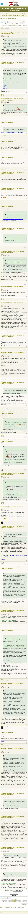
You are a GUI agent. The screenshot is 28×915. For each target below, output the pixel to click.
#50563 (2, 305)
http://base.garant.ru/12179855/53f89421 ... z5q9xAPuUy (14, 662)
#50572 (2, 569)
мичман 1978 (3, 135)
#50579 (2, 819)
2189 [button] (24, 25)
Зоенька (5, 469)
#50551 (2, 35)
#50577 (2, 751)
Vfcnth (2, 116)
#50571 (2, 529)
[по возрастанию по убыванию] (14, 894)
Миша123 (2, 94)
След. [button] (26, 25)
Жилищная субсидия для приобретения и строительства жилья (13, 19)
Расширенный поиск (23, 22)
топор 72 (2, 151)
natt (1, 298)
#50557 (2, 175)
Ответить (3, 22)
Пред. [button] (5, 25)
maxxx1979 (3, 559)
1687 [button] (17, 25)
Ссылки (3, 13)
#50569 (2, 476)
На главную (4, 912)
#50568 (2, 442)
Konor (2, 27)
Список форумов (11, 912)
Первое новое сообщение (10, 23)
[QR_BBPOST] (3, 40)
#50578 (2, 796)
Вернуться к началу (26, 92)
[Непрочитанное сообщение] (1, 36)
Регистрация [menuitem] (21, 13)
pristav (2, 407)
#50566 (2, 385)
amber (2, 247)
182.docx (5, 85)
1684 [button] (10, 25)
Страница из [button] (3, 25)
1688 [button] (20, 25)
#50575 (2, 686)
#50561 (2, 254)
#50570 (2, 509)
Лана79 (2, 502)
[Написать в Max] (26, 4)
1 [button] (6, 25)
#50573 (2, 613)
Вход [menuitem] (26, 13)
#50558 (2, 191)
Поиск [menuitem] (26, 15)
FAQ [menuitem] (8, 13)
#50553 (2, 101)
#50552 (2, 65)
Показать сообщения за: (10, 890)
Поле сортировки (9, 892)
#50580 (2, 850)
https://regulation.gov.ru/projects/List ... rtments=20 (12, 132)
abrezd (2, 330)
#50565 (2, 355)
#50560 (2, 231)
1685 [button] (12, 25)
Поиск (21, 22)
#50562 (2, 289)
